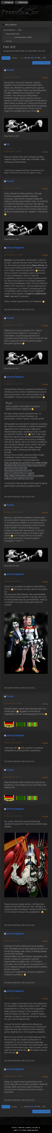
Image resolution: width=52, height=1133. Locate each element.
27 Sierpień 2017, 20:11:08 (13, 384)
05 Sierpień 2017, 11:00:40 (13, 255)
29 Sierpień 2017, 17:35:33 (13, 512)
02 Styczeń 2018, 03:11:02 (13, 581)
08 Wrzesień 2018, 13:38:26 (13, 1076)
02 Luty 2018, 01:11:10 (12, 941)
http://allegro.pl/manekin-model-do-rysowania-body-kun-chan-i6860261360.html (24, 476)
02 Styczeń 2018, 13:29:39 (13, 703)
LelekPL (29, 37)
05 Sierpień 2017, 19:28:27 (13, 325)
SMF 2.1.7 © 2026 (20, 1130)
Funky (10, 696)
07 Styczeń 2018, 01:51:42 (13, 816)
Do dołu (6, 58)
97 (36, 58)
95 (28, 58)
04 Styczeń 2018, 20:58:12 (13, 742)
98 (39, 58)
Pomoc (14, 1127)
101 (44, 58)
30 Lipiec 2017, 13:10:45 (12, 151)
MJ (8, 144)
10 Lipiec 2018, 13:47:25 (12, 998)
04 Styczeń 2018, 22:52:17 (13, 777)
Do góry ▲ (36, 1127)
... (23, 58)
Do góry (5, 1107)
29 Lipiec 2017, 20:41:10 (12, 77)
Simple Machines (32, 1130)
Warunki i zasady (25, 1127)
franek (10, 70)
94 (26, 58)
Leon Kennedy (20, 37)
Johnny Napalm (15, 247)
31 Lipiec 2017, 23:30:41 (12, 188)
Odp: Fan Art (9, 74)
